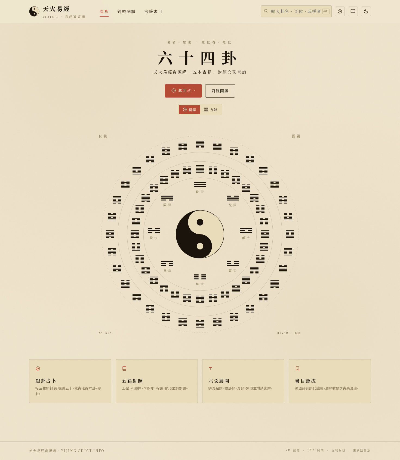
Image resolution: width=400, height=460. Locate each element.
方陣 (213, 109)
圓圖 (192, 109)
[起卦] (340, 11)
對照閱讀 (220, 90)
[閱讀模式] (353, 11)
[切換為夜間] (366, 11)
